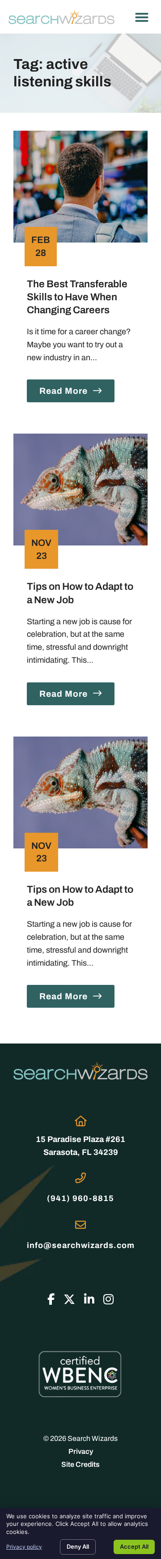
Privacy (80, 1451)
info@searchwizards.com (81, 1245)
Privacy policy (24, 1546)
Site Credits (80, 1464)
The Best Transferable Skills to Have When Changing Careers (77, 296)
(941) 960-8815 (80, 1198)
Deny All (78, 1546)
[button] (142, 17)
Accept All (134, 1546)
